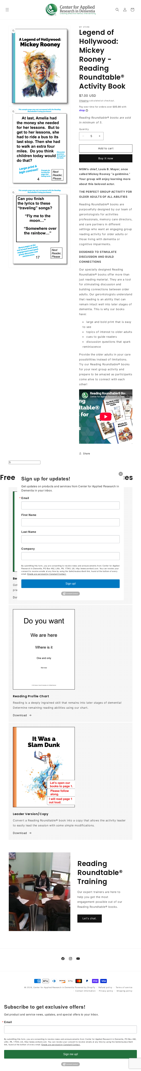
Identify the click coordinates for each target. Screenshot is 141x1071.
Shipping (84, 100)
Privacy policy (106, 991)
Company (28, 548)
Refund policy (105, 987)
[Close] (121, 474)
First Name (28, 515)
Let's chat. (90, 918)
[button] (7, 9)
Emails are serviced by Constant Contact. (60, 1044)
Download (20, 715)
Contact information (85, 991)
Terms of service (124, 987)
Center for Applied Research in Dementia (53, 987)
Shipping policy (125, 991)
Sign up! (71, 583)
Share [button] (86, 453)
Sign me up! (70, 1054)
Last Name (28, 531)
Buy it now (105, 158)
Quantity (84, 129)
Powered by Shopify (85, 987)
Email (8, 1022)
